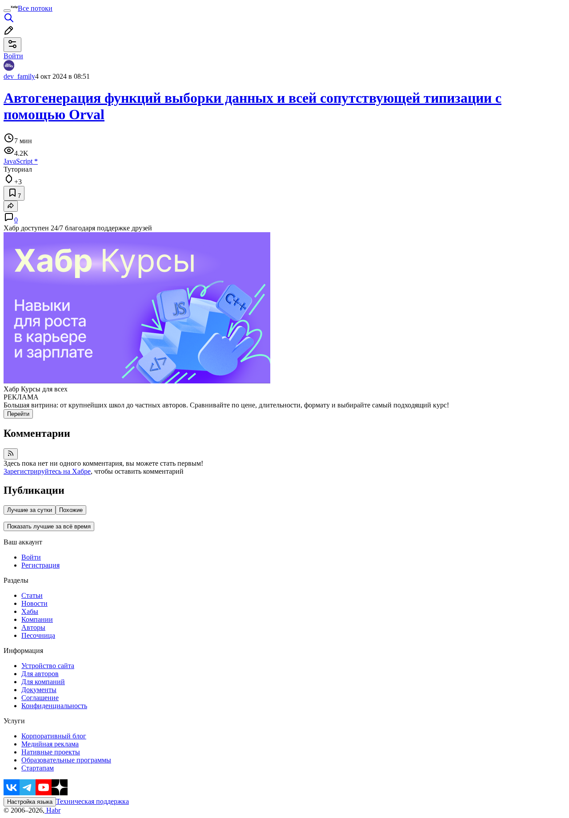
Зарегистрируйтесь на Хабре (47, 471)
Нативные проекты (50, 752)
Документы (38, 689)
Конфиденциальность (54, 705)
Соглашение (40, 697)
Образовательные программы (66, 760)
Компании (37, 619)
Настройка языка (29, 801)
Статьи (32, 595)
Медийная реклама (50, 744)
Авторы (33, 627)
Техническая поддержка (92, 801)
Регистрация (40, 565)
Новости (34, 603)
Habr (52, 810)
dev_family (19, 76)
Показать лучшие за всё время (49, 526)
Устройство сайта (47, 665)
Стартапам (37, 768)
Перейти (18, 414)
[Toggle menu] (7, 10)
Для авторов (40, 673)
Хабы (29, 611)
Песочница (38, 635)
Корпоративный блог (53, 736)
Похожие (71, 510)
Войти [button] (13, 56)
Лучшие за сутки (29, 510)
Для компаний (43, 681)
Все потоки (35, 8)
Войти (31, 557)
